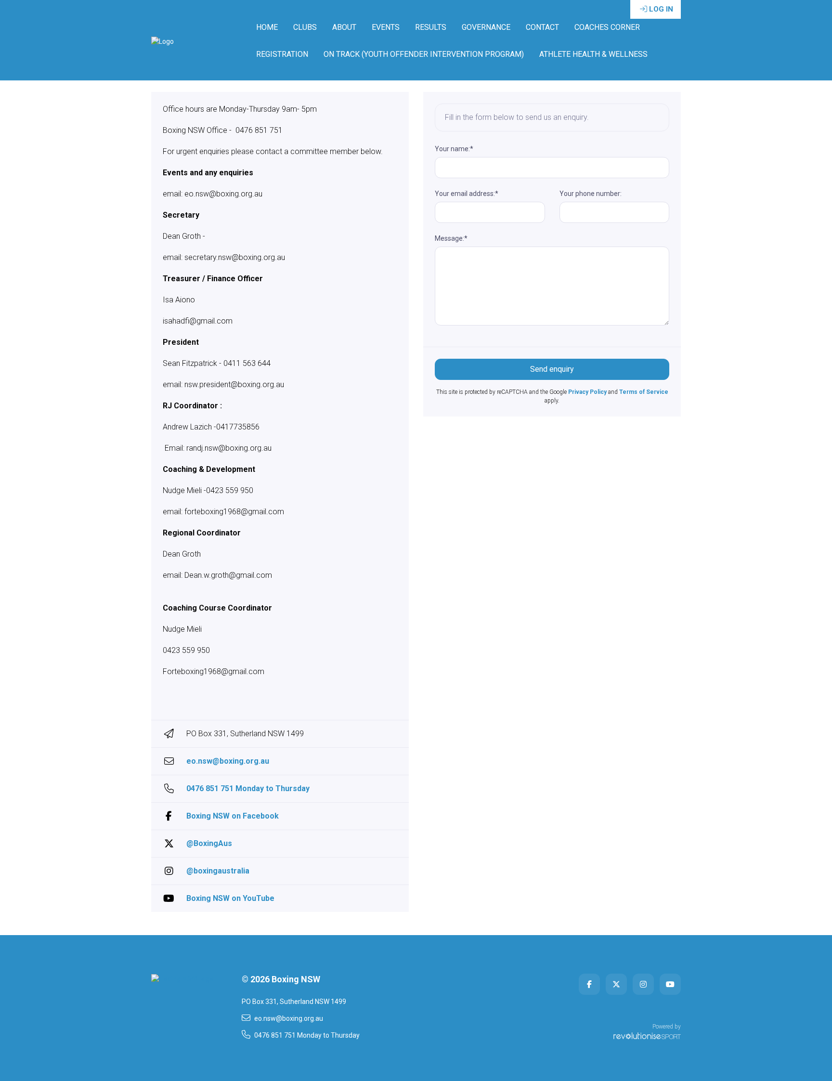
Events (386, 27)
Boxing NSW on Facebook (232, 816)
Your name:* (454, 149)
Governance (486, 27)
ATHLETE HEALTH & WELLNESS (593, 54)
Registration (282, 54)
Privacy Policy (587, 392)
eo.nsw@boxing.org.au (227, 761)
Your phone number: (590, 193)
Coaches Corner (607, 27)
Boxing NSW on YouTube (230, 898)
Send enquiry (552, 369)
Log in (661, 9)
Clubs (305, 27)
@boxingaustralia (217, 870)
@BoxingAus (209, 843)
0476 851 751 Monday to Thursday (248, 788)
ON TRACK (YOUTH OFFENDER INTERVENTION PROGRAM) (424, 54)
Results (430, 27)
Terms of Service (643, 392)
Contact (542, 27)
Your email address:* (466, 193)
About (344, 27)
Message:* (451, 238)
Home (267, 27)
